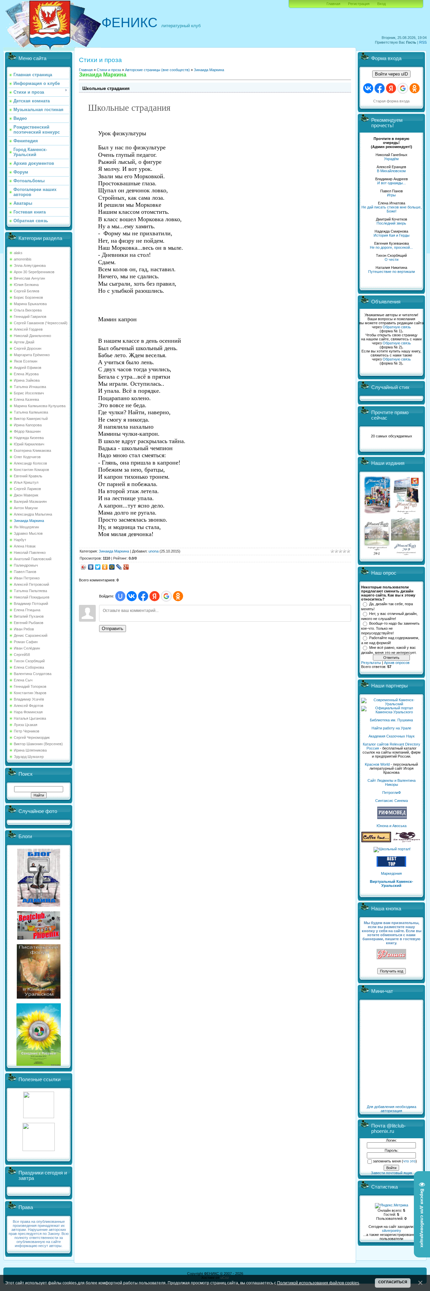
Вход (381, 4)
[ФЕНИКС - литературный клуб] (391, 954)
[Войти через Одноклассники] (178, 596)
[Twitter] (97, 567)
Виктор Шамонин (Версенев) (38, 744)
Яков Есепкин (25, 361)
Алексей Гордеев (28, 329)
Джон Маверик (26, 495)
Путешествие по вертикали (391, 272)
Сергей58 (22, 655)
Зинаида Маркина (29, 521)
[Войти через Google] (166, 596)
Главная (333, 4)
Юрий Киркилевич (29, 444)
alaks (18, 253)
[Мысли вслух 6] (377, 514)
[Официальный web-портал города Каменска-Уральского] (391, 712)
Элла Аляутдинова (30, 266)
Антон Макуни (26, 508)
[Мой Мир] (112, 567)
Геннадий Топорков (30, 686)
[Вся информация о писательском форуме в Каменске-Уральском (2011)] (38, 997)
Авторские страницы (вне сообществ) (157, 70)
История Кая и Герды (392, 235)
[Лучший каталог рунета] (391, 865)
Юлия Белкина (26, 285)
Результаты (371, 663)
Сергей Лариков (27, 489)
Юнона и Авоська (391, 826)
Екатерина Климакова (32, 450)
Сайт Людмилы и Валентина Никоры (392, 782)
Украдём (391, 159)
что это (409, 1161)
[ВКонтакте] (90, 567)
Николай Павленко (30, 553)
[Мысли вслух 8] (376, 554)
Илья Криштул (26, 482)
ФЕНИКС (129, 22)
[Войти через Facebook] (143, 596)
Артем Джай (24, 342)
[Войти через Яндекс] (154, 596)
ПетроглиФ (391, 793)
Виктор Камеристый (31, 419)
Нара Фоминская (28, 712)
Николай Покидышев (31, 597)
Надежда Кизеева (29, 438)
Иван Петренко (27, 578)
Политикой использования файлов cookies (318, 1283)
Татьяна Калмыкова (31, 412)
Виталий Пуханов (29, 616)
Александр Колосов (30, 463)
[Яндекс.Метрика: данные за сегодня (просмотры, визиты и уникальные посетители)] (391, 1205)
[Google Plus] (126, 567)
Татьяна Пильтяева (30, 591)
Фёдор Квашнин (27, 431)
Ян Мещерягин (26, 527)
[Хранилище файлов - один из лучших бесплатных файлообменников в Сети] (39, 1150)
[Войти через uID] (120, 596)
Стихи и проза (109, 70)
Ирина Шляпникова (30, 750)
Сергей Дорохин (27, 348)
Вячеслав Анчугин (29, 278)
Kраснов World (377, 764)
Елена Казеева (26, 399)
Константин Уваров (30, 693)
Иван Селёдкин (27, 648)
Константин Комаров (31, 470)
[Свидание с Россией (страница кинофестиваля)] (38, 1064)
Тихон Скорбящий (29, 661)
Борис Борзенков (28, 297)
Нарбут (20, 540)
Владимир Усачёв (29, 699)
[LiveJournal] (119, 567)
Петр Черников (26, 731)
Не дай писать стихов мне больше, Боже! (391, 209)
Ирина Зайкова (27, 380)
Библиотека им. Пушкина (391, 720)
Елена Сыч (23, 680)
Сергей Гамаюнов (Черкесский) (41, 323)
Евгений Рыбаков (28, 623)
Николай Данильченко (32, 336)
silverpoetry (391, 1231)
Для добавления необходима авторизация (391, 1109)
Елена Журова (26, 374)
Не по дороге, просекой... (391, 247)
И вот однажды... (391, 183)
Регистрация (359, 4)
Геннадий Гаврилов (30, 317)
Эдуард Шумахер (29, 757)
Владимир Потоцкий (31, 604)
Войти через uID (391, 74)
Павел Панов (25, 572)
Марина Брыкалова (30, 304)
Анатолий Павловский (32, 559)
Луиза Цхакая (25, 725)
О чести (391, 259)
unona (153, 551)
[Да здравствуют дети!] (407, 841)
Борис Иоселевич (29, 393)
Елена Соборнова (29, 667)
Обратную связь (397, 327)
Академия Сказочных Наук (392, 736)
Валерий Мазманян (30, 501)
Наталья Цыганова (30, 718)
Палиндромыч (26, 565)
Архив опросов (397, 663)
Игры (391, 195)
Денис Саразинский (30, 635)
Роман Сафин (26, 642)
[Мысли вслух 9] (405, 554)
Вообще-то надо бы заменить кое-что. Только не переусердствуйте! (390, 628)
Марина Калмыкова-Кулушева (40, 406)
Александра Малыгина (33, 514)
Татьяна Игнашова (30, 387)
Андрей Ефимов (27, 368)
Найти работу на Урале (391, 728)
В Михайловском (391, 171)
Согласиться (392, 1282)
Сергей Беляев (26, 291)
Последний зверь (391, 223)
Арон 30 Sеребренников (34, 272)
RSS (423, 42)
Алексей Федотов (28, 706)
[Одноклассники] (105, 567)
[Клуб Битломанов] (38, 938)
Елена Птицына (27, 610)
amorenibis (23, 259)
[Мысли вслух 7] (406, 514)
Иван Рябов (24, 629)
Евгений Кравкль (28, 476)
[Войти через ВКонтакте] (132, 596)
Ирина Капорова (28, 425)
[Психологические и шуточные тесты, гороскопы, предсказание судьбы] (38, 1117)
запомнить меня (387, 1161)
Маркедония (391, 873)
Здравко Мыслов (28, 533)
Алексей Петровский (31, 584)
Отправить (112, 628)
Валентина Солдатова (32, 674)
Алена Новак (25, 546)
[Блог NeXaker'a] (38, 905)
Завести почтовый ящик (391, 1173)
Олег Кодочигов (27, 457)
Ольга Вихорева (28, 310)
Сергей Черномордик (32, 737)
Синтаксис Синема (391, 801)
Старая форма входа (391, 101)
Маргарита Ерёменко (32, 355)
